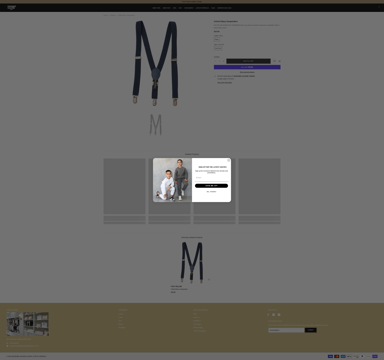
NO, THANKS (211, 191)
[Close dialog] (229, 160)
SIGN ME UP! (212, 186)
